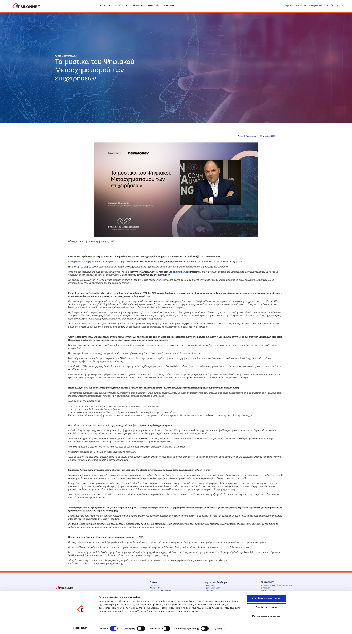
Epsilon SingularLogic (179, 271)
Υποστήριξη (153, 5)
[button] (332, 5)
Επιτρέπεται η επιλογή (266, 607)
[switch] (141, 628)
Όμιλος (103, 5)
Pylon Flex (209, 590)
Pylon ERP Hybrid (156, 588)
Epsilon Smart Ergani (212, 588)
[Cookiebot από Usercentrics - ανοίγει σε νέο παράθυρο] (80, 629)
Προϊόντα (119, 5)
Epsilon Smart (155, 585)
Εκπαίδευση (265, 588)
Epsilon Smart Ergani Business (160, 590)
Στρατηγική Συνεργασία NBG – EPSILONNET (277, 585)
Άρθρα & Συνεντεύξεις (65, 55)
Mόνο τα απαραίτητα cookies (266, 616)
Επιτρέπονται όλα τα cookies (266, 598)
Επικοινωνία (169, 5)
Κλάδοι (136, 5)
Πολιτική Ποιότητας (268, 590)
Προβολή (218, 629)
